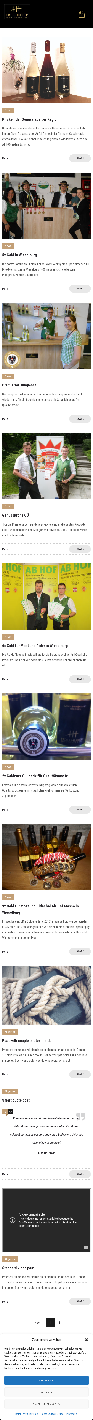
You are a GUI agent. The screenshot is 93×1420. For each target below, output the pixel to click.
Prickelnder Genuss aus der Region (30, 119)
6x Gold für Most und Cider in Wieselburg (35, 645)
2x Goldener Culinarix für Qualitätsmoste (35, 776)
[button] (86, 1340)
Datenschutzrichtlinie (26, 1413)
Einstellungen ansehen (46, 1404)
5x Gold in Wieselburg (19, 255)
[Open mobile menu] (67, 14)
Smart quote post (16, 1100)
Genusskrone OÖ (15, 515)
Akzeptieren (46, 1380)
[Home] (17, 18)
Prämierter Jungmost (19, 385)
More (5, 158)
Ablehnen (46, 1392)
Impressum (72, 1413)
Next (37, 1322)
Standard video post (18, 1268)
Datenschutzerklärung (52, 1413)
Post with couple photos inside (26, 1040)
